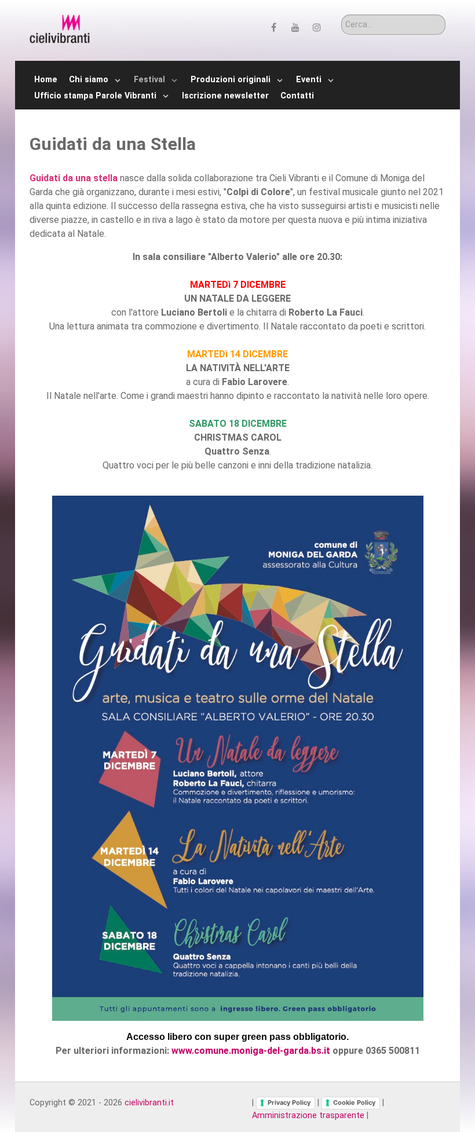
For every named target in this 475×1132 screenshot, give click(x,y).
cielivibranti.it (149, 1103)
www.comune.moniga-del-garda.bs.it (250, 1050)
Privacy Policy (289, 1102)
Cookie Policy (354, 1102)
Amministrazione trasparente (308, 1115)
